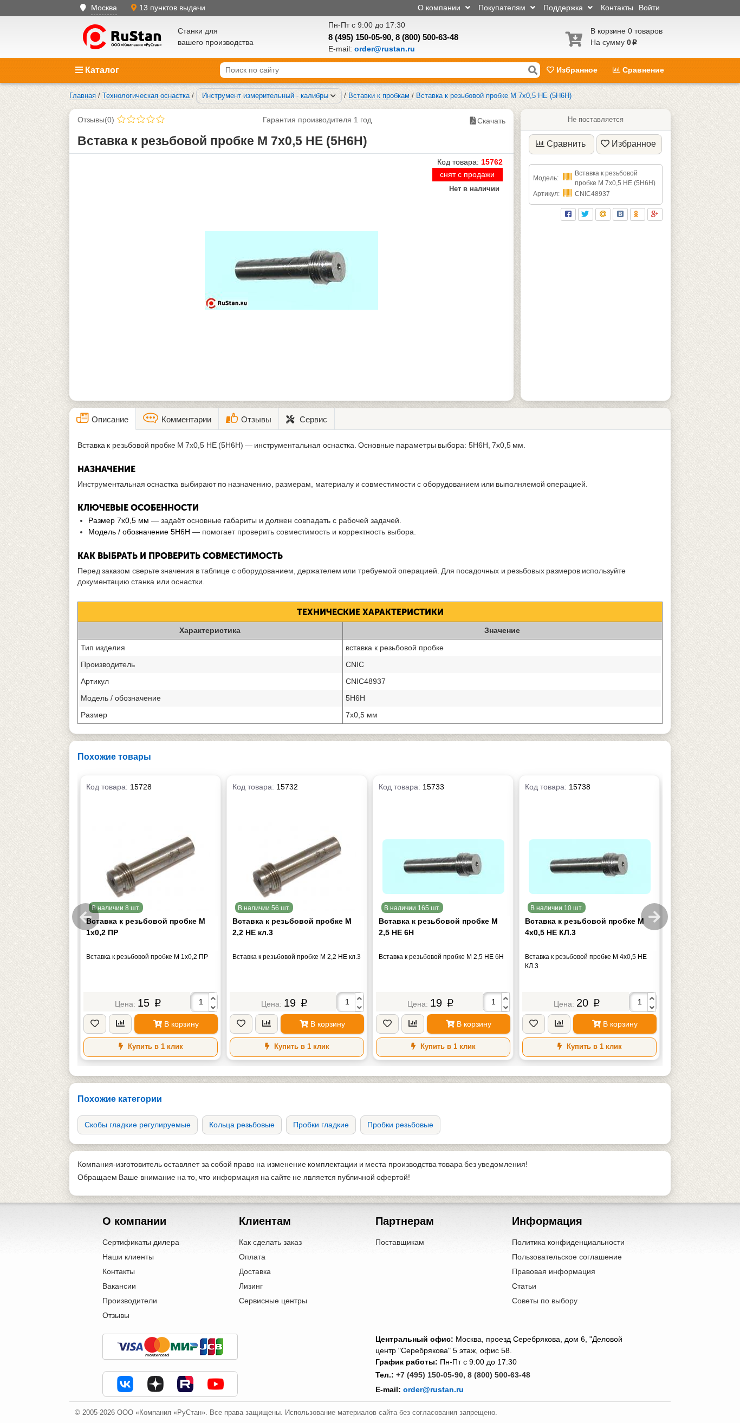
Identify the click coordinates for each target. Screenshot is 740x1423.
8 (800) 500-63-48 (426, 37)
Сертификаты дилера (140, 1242)
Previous (85, 916)
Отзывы (115, 1315)
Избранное (577, 70)
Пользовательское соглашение (567, 1256)
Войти (649, 7)
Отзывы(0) (95, 119)
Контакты (617, 7)
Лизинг (251, 1286)
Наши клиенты (128, 1256)
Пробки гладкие (321, 1124)
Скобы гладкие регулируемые (138, 1124)
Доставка (255, 1271)
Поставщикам (399, 1242)
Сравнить (566, 143)
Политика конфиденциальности (568, 1242)
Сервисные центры (273, 1300)
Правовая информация (553, 1271)
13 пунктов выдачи (172, 7)
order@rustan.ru (433, 1389)
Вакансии (119, 1286)
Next (654, 916)
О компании (440, 7)
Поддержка (564, 7)
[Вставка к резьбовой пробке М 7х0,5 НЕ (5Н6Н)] (291, 270)
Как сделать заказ (270, 1242)
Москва (104, 7)
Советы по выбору (544, 1300)
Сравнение (642, 70)
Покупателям (503, 7)
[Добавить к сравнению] (120, 1024)
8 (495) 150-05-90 (359, 37)
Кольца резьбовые (242, 1124)
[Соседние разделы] (333, 96)
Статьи (524, 1286)
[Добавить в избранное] (94, 1024)
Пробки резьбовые (400, 1124)
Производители (129, 1300)
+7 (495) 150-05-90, (430, 1374)
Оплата (252, 1256)
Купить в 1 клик (154, 1046)
